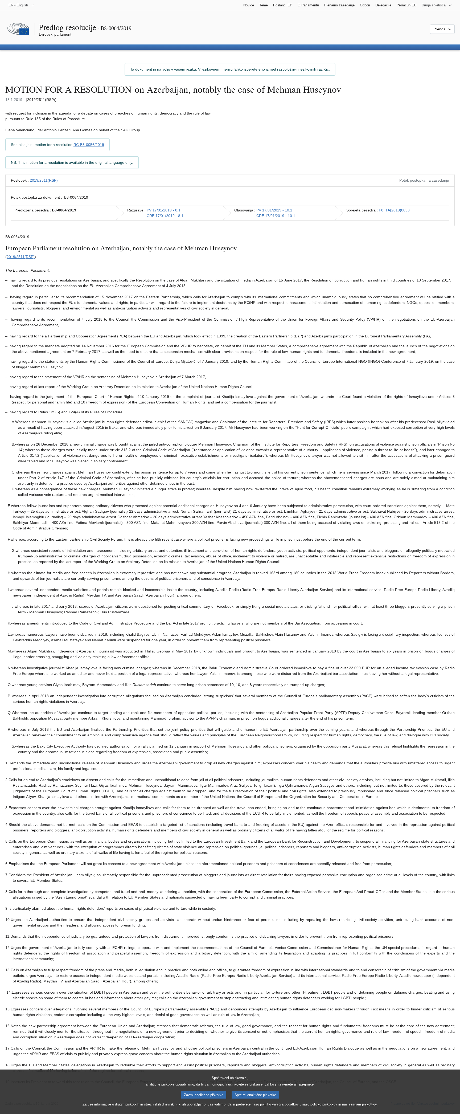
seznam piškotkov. (363, 1104)
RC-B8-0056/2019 (88, 144)
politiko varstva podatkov (279, 1104)
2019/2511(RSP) (44, 180)
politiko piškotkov (323, 1104)
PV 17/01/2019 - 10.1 (274, 210)
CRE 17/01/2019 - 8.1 (165, 216)
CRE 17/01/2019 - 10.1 (275, 216)
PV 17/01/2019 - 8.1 (163, 210)
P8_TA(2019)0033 (394, 210)
